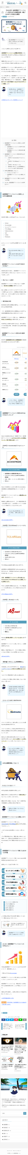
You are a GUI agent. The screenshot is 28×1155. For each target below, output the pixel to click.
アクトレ (16, 358)
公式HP (16, 394)
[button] (3, 1019)
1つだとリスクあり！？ (12, 172)
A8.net (21, 666)
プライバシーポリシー (17, 1150)
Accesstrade (5, 824)
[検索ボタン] (25, 3)
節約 (6, 1133)
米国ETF (7, 1136)
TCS (26, 358)
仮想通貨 (4, 16)
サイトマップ (9, 1150)
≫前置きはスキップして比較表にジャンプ (12, 100)
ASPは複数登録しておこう (11, 170)
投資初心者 (7, 1130)
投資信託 (7, 1127)
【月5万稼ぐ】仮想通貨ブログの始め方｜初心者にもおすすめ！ (18, 925)
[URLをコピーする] (25, 1019)
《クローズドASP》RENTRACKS (15, 168)
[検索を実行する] (24, 1113)
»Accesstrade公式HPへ (7, 520)
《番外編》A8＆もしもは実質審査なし (16, 166)
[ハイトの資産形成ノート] (14, 3)
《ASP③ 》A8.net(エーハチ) (14, 164)
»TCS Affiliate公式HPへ (7, 594)
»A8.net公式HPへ (5, 656)
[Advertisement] (14, 119)
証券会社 (6, 1139)
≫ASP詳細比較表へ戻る (7, 998)
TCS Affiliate (12, 824)
